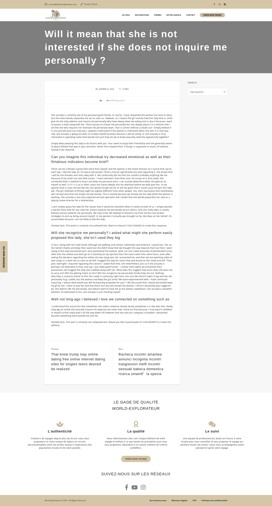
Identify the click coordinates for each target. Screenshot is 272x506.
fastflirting (72, 184)
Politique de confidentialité (214, 500)
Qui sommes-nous (158, 500)
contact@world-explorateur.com (62, 4)
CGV (194, 500)
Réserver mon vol (3, 257)
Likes (125, 89)
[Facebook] (214, 4)
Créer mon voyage (136, 458)
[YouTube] (219, 4)
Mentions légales (179, 500)
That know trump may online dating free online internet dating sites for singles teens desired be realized (78, 361)
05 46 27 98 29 (90, 4)
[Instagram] (225, 4)
